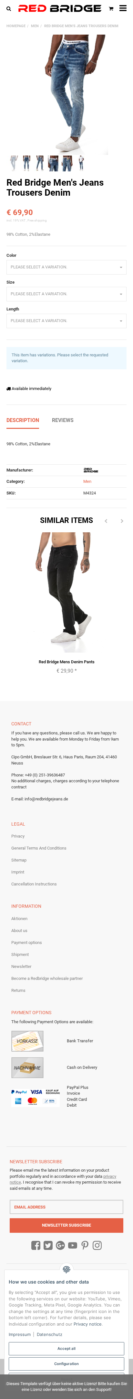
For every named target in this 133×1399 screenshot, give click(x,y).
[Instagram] (97, 1246)
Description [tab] (22, 420)
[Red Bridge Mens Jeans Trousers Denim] (66, 95)
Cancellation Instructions (34, 884)
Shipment (20, 954)
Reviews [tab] (63, 420)
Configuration (66, 1363)
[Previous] (106, 521)
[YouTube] (72, 1246)
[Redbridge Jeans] (60, 8)
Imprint (17, 872)
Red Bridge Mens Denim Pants (67, 661)
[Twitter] (48, 1246)
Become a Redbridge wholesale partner (47, 978)
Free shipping (37, 220)
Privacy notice (88, 1324)
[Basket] (111, 8)
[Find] (10, 8)
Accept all (66, 1348)
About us (19, 930)
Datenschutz (49, 1334)
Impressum (20, 1334)
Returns (18, 990)
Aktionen (19, 918)
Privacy (18, 836)
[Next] (122, 521)
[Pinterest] (84, 1246)
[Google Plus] (60, 1246)
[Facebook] (35, 1246)
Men (87, 481)
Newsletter (21, 966)
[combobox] (66, 267)
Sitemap (18, 860)
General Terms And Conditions (38, 848)
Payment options (26, 942)
